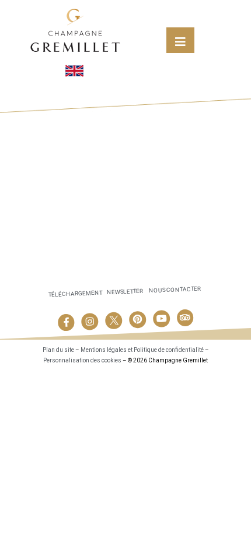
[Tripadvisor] (185, 317)
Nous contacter (175, 289)
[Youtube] (161, 318)
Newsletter (125, 291)
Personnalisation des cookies (82, 360)
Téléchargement (75, 294)
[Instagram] (90, 321)
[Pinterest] (138, 320)
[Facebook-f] (66, 323)
